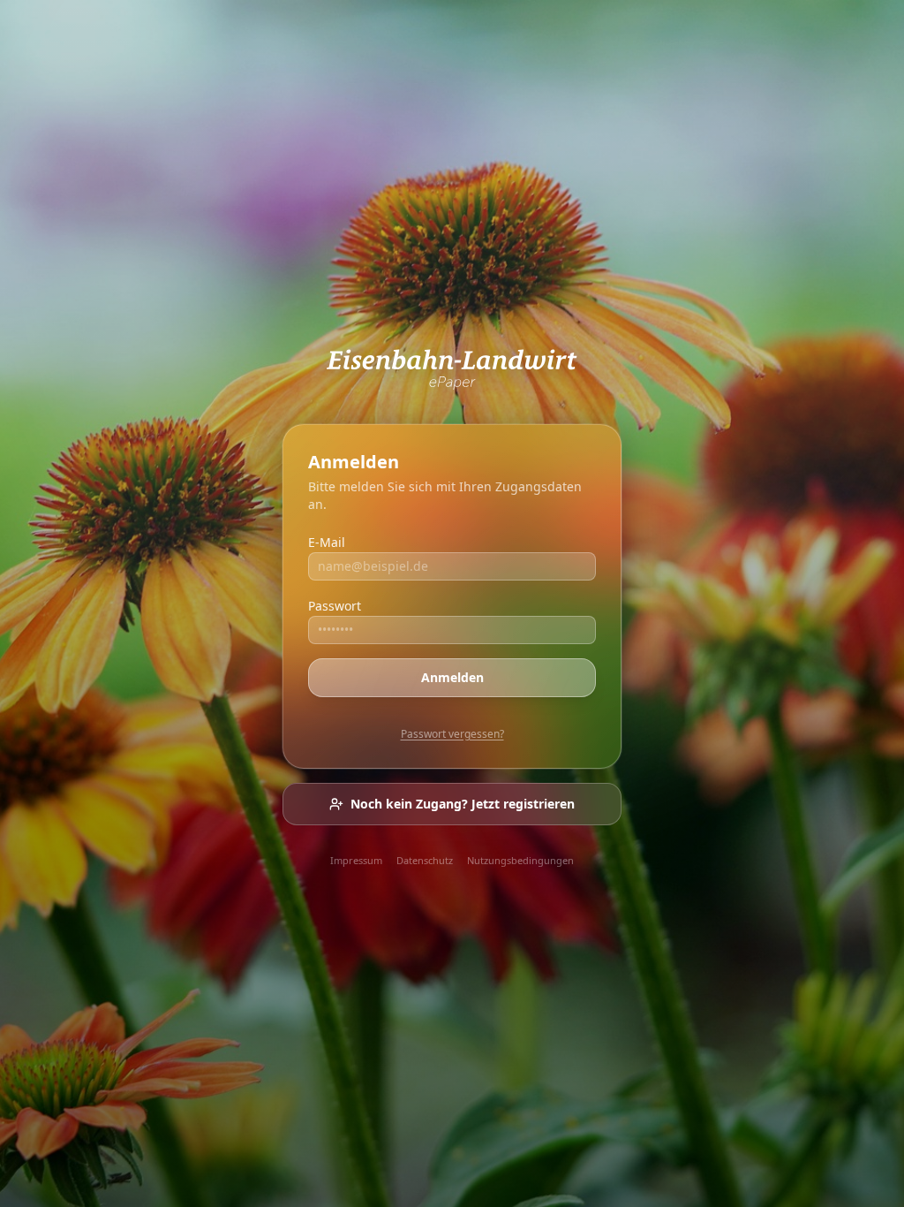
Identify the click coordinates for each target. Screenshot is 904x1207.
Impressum (356, 860)
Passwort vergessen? (452, 733)
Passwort (334, 605)
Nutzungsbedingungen (520, 860)
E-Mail (326, 542)
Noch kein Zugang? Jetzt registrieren (462, 803)
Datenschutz (424, 860)
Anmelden (452, 677)
